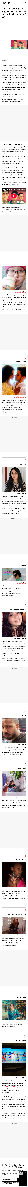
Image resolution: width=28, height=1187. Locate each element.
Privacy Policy (9, 1183)
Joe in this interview (14, 648)
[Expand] (20, 1172)
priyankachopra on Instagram (19, 396)
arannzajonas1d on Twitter (20, 1077)
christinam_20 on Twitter (20, 291)
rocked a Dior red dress (17, 506)
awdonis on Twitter (22, 744)
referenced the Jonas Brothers (17, 800)
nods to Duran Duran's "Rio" (12, 161)
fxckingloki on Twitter (21, 582)
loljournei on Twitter (21, 935)
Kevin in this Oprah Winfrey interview (13, 646)
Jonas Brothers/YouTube (27, 44)
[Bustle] (6, 2)
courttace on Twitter (21, 493)
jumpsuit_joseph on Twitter (20, 1021)
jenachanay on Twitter (21, 797)
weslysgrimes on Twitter (20, 888)
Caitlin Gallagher (6, 59)
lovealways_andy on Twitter (20, 638)
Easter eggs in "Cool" (15, 94)
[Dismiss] (25, 1172)
